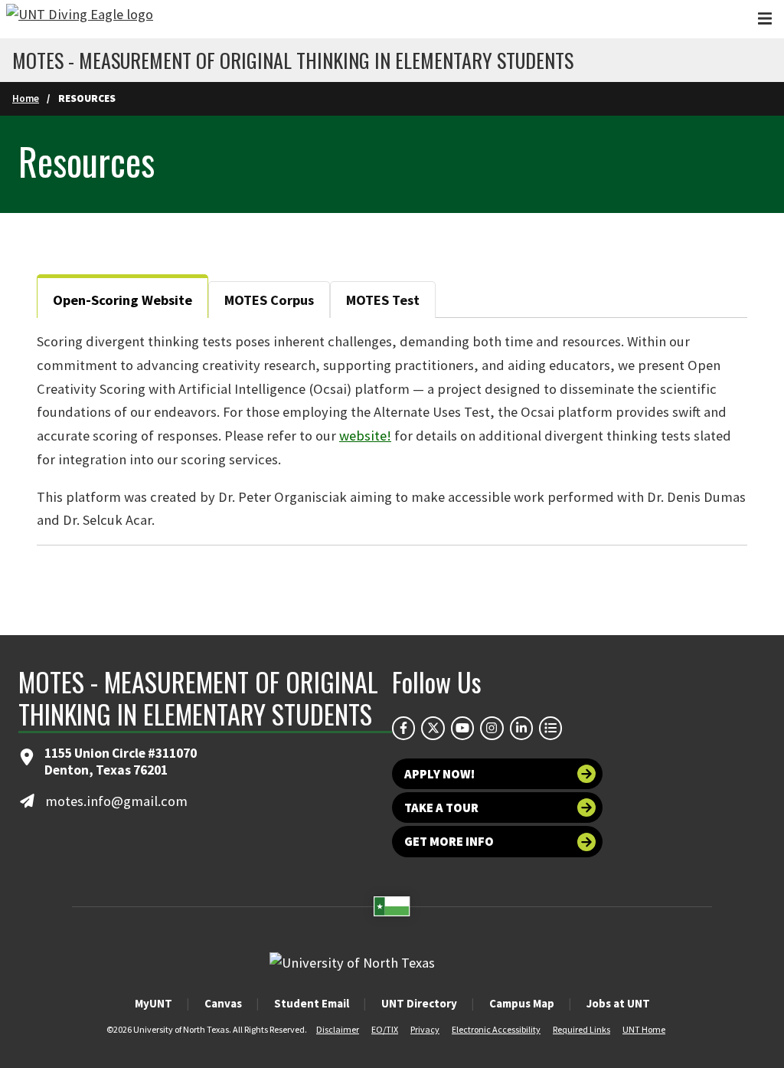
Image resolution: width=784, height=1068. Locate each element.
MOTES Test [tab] (383, 300)
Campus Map (521, 1003)
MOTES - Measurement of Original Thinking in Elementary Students (292, 60)
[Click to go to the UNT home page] (79, 19)
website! (365, 435)
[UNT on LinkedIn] (521, 727)
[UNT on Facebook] (403, 727)
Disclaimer (337, 1029)
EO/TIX (384, 1029)
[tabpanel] (392, 431)
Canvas (223, 1003)
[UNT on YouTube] (462, 727)
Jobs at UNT (618, 1003)
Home (25, 98)
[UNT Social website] (550, 727)
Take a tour (441, 807)
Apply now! (439, 773)
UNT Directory (419, 1003)
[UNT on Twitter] (432, 727)
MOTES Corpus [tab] (269, 300)
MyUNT (153, 1003)
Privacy (424, 1029)
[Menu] (765, 18)
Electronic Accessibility (496, 1029)
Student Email (311, 1003)
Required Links (581, 1029)
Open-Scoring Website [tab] (122, 300)
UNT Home (643, 1029)
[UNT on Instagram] (491, 727)
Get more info (449, 841)
